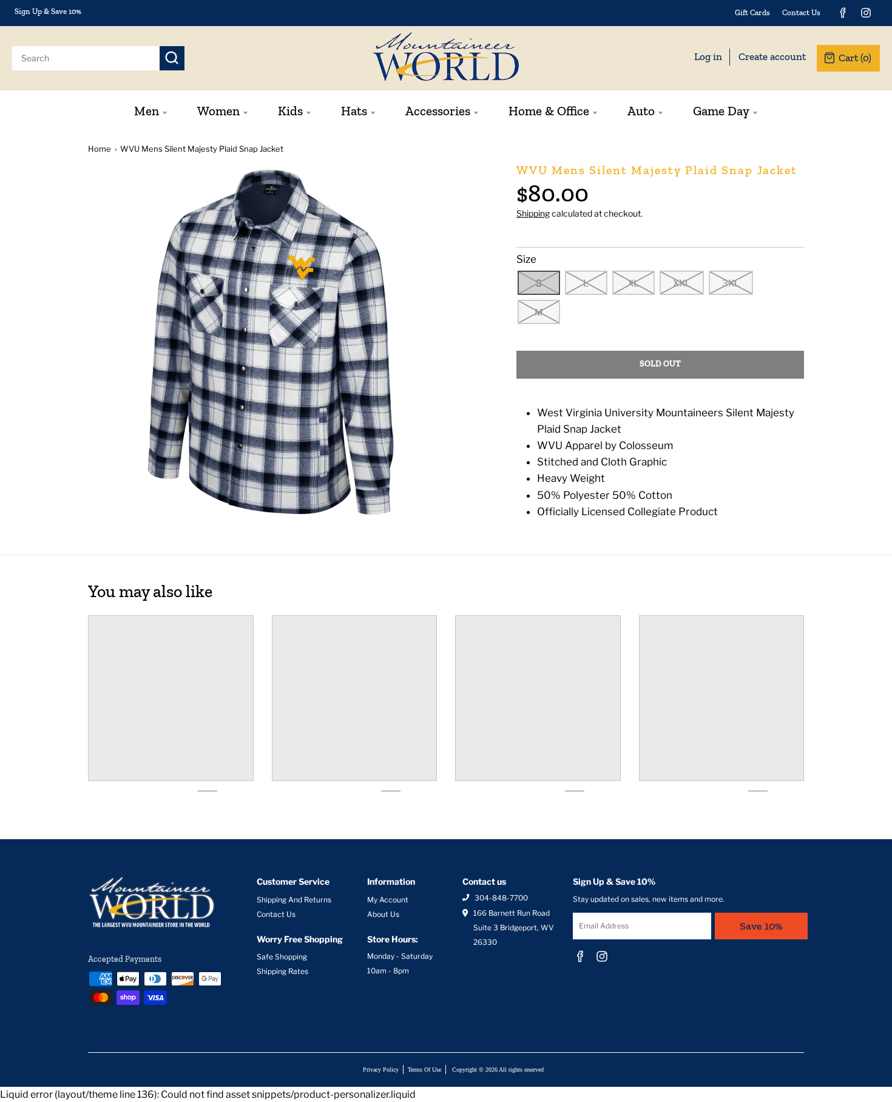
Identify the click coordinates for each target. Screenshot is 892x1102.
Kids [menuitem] (290, 110)
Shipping (533, 213)
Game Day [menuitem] (721, 110)
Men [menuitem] (146, 110)
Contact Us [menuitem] (801, 12)
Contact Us (276, 914)
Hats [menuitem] (354, 110)
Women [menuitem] (218, 110)
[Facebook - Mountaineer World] (842, 12)
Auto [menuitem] (641, 110)
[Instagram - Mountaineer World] (865, 12)
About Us (383, 914)
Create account (772, 56)
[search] (86, 58)
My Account (387, 899)
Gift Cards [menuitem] (752, 12)
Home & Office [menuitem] (549, 110)
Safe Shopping (282, 956)
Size (526, 259)
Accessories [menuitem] (437, 110)
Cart (855, 58)
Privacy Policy (381, 1069)
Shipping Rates (282, 971)
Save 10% (761, 926)
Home (99, 149)
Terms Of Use (424, 1069)
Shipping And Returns (294, 899)
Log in (708, 56)
